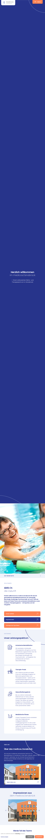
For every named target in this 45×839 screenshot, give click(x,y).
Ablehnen (29, 836)
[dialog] (22, 836)
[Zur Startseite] (8, 2)
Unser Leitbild (10, 614)
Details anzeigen (4, 836)
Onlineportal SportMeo (12, 625)
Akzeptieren (39, 836)
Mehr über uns (11, 782)
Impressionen (10, 619)
